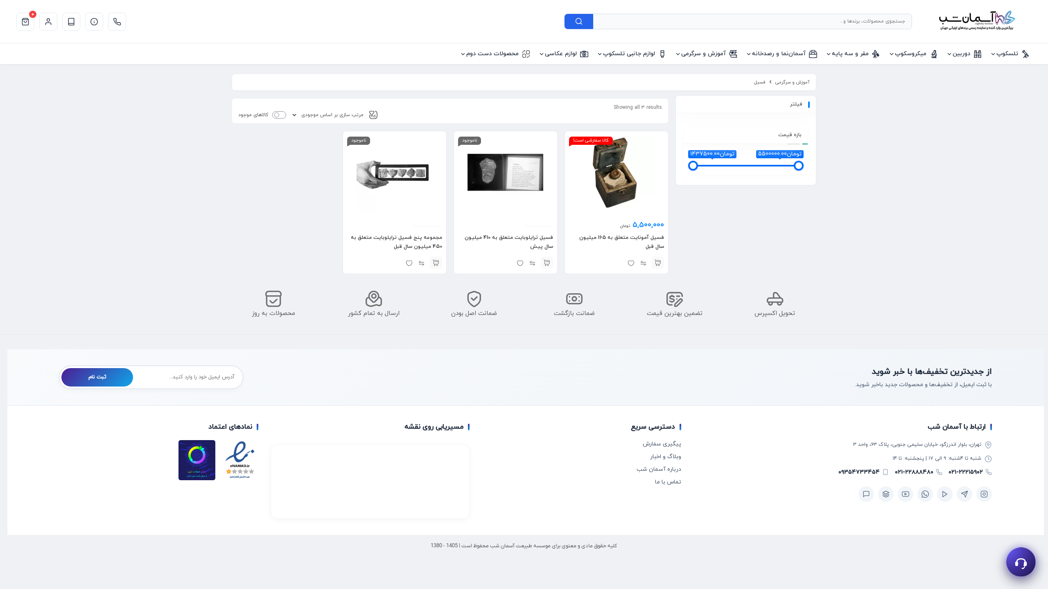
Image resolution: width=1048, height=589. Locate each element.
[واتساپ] (925, 494)
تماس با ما (668, 482)
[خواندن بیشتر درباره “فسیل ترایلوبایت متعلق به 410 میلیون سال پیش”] (547, 262)
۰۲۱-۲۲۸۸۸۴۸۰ (914, 472)
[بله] (866, 494)
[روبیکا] (886, 494)
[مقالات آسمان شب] (71, 22)
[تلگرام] (964, 494)
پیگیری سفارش (662, 444)
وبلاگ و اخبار (665, 457)
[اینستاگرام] (984, 494)
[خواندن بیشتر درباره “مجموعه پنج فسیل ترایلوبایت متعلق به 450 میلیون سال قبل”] (436, 262)
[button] (658, 262)
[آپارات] (945, 494)
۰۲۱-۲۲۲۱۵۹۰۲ (966, 472)
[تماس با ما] (117, 22)
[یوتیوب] (905, 494)
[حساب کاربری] (48, 22)
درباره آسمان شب (659, 469)
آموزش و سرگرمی (792, 82)
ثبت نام (97, 377)
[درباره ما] (94, 22)
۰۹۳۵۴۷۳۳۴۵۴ (859, 472)
